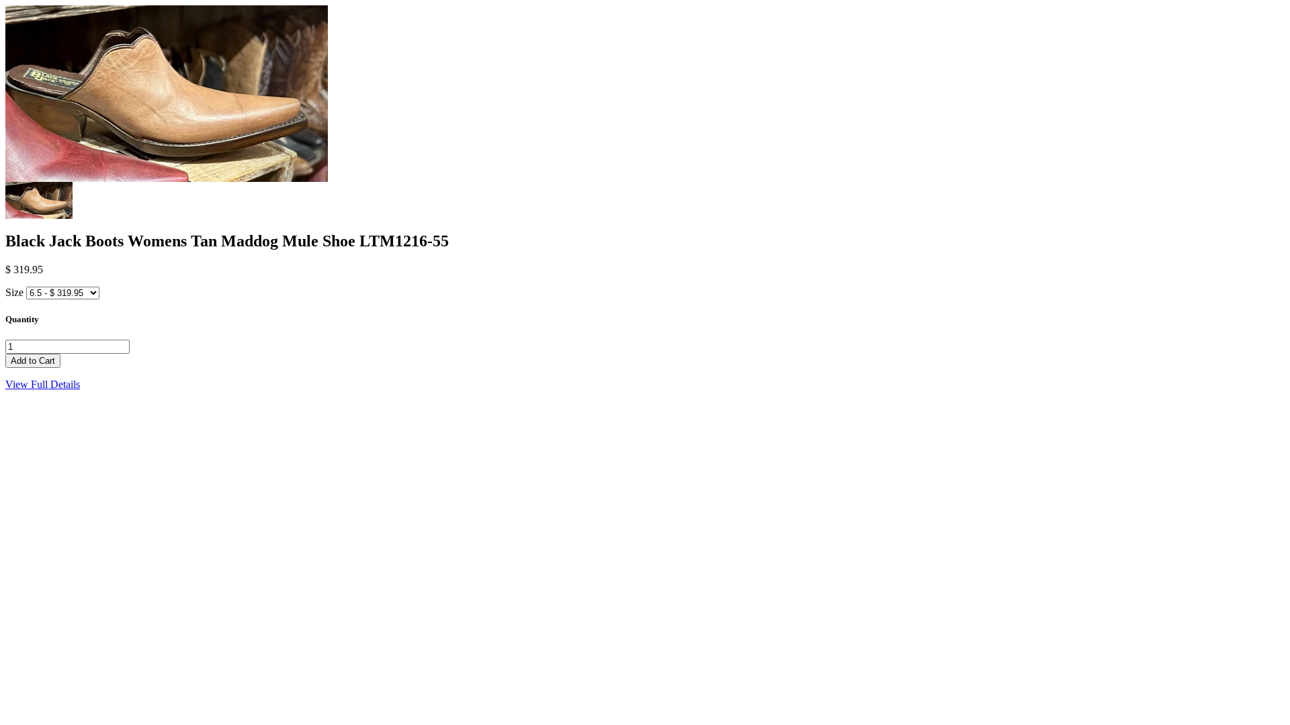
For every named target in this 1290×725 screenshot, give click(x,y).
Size (14, 292)
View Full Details (42, 384)
